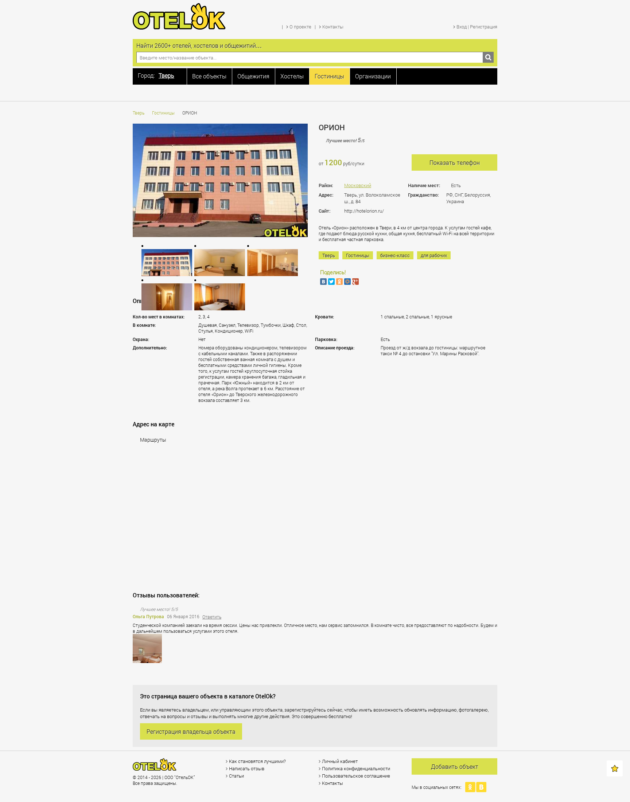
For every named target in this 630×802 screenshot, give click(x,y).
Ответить (211, 617)
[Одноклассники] (339, 281)
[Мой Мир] (347, 281)
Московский (357, 185)
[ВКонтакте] (323, 281)
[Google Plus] (355, 281)
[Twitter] (331, 281)
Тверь (138, 113)
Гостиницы (163, 113)
